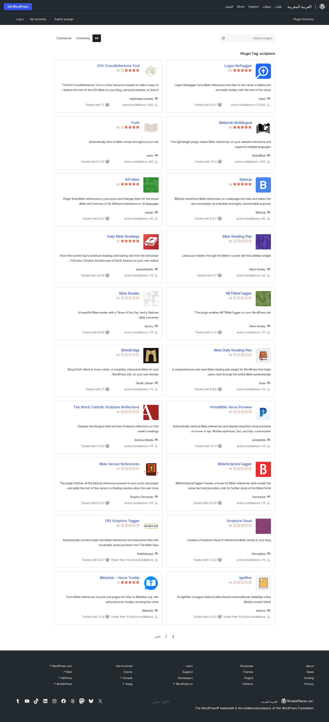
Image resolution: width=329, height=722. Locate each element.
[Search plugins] (223, 38)
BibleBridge (130, 350)
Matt (67, 671)
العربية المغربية (269, 701)
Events (128, 671)
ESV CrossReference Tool (118, 66)
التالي (157, 636)
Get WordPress (17, 6)
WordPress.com (60, 666)
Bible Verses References (119, 464)
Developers (185, 678)
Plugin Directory (304, 19)
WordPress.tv (183, 683)
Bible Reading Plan (237, 236)
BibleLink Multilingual (235, 123)
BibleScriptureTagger (235, 464)
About (310, 666)
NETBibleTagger (239, 293)
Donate (126, 678)
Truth (135, 123)
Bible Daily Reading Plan (233, 350)
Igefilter (245, 578)
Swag (127, 683)
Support (188, 671)
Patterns (248, 683)
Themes (248, 671)
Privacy (309, 683)
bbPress (65, 678)
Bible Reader (129, 293)
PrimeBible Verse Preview (231, 407)
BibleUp (246, 179)
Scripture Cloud (239, 521)
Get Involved (124, 666)
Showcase (246, 666)
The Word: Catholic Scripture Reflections (106, 407)
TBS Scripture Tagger (122, 521)
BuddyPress (63, 683)
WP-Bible (132, 179)
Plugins (248, 678)
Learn (189, 666)
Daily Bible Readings (123, 236)
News (310, 671)
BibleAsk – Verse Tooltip (120, 578)
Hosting (309, 678)
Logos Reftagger (238, 66)
